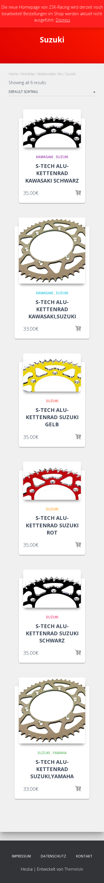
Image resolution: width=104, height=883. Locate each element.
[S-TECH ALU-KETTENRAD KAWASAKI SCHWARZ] (52, 128)
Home (13, 73)
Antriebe (28, 73)
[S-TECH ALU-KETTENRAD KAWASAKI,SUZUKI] (52, 251)
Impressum (21, 856)
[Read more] (78, 193)
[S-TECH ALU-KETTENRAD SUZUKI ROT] (52, 481)
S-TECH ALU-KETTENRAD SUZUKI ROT (52, 525)
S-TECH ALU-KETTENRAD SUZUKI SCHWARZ (52, 633)
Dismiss (63, 20)
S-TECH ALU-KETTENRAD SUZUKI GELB (52, 417)
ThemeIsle (73, 869)
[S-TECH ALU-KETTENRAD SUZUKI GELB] (52, 372)
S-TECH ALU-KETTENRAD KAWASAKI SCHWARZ (52, 173)
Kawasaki (44, 156)
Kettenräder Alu (50, 73)
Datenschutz (53, 856)
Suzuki (62, 156)
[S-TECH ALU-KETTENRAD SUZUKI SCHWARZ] (52, 589)
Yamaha (60, 752)
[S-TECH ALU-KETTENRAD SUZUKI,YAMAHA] (52, 710)
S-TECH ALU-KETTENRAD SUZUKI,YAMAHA (52, 769)
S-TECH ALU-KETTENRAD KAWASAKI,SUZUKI (52, 309)
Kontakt (84, 856)
